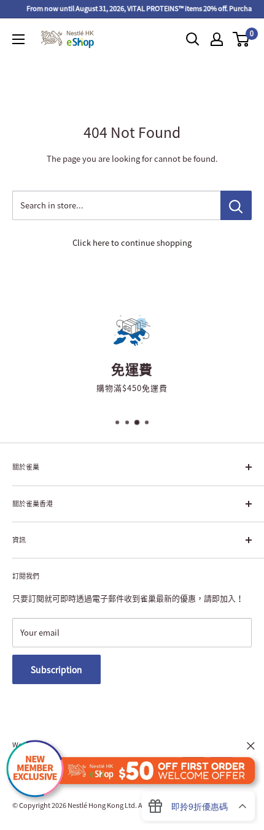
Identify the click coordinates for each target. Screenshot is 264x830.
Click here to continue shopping (132, 242)
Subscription (56, 669)
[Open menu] (18, 39)
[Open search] (193, 39)
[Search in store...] (236, 205)
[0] (241, 39)
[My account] (217, 39)
